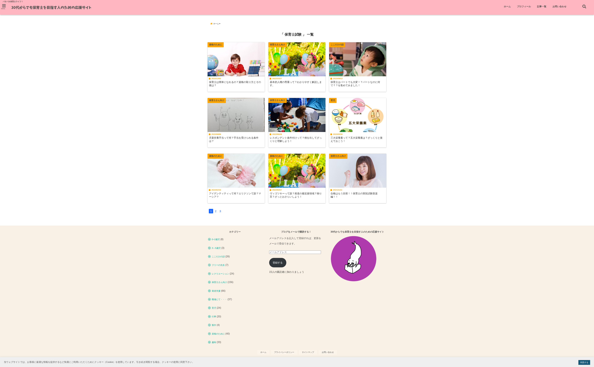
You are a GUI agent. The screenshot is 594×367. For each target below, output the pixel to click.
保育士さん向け (219, 282)
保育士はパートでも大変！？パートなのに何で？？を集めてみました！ (355, 84)
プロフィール (524, 6)
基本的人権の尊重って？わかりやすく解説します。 (296, 84)
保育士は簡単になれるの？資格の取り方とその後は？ (235, 84)
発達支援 (216, 291)
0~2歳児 (216, 239)
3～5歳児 (216, 248)
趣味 (214, 342)
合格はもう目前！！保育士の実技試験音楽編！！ (354, 195)
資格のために (218, 333)
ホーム (507, 6)
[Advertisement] (357, 315)
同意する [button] (584, 362)
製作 (214, 325)
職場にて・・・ (219, 299)
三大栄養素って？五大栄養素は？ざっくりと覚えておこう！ (357, 139)
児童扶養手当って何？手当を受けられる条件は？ (233, 139)
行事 (214, 316)
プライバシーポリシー (284, 352)
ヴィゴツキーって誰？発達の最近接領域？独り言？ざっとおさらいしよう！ (296, 195)
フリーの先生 (218, 265)
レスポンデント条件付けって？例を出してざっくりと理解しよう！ (296, 139)
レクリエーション (220, 273)
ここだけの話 (218, 256)
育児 (214, 308)
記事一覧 (541, 6)
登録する (278, 262)
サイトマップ (308, 352)
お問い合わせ (559, 6)
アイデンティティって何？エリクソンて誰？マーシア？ (235, 195)
